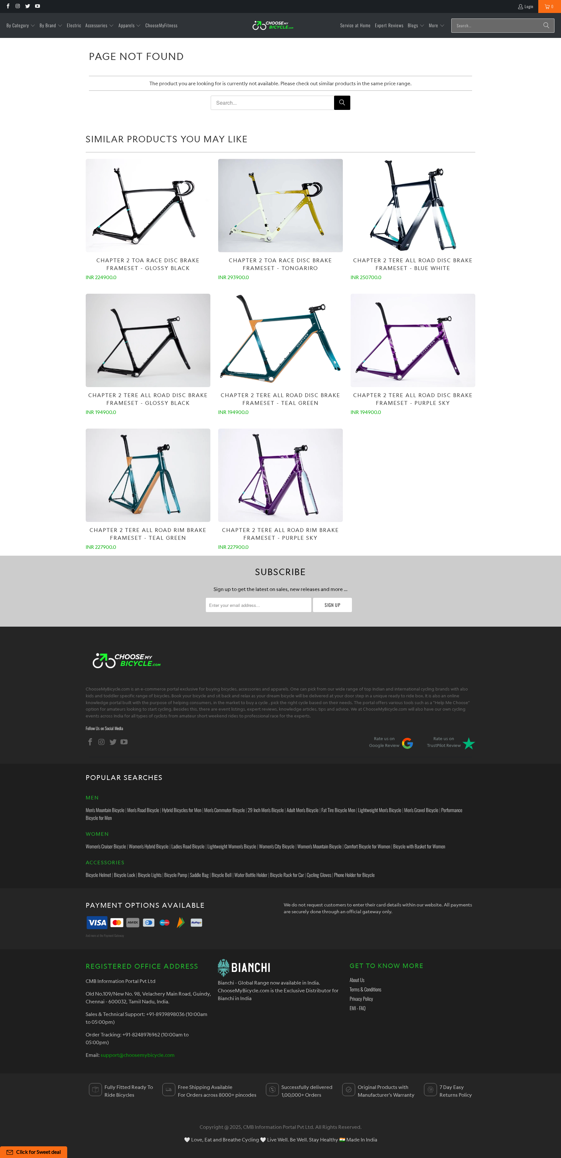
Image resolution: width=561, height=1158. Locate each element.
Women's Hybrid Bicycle (148, 846)
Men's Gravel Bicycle (421, 809)
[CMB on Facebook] (7, 6)
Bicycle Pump (175, 874)
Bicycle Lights (149, 874)
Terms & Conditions (365, 989)
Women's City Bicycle (276, 846)
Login (529, 6)
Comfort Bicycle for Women (367, 846)
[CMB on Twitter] (27, 6)
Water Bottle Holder (250, 874)
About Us (357, 979)
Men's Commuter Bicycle (224, 809)
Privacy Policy (361, 998)
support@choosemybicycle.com (138, 1055)
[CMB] (272, 25)
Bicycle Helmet (98, 874)
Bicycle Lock (124, 874)
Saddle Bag (199, 874)
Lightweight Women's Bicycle (231, 846)
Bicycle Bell (221, 874)
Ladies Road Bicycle (188, 846)
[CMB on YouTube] (37, 6)
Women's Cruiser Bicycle (106, 846)
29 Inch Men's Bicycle (266, 809)
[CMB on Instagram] (17, 6)
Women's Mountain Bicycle (319, 846)
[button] (20, 26)
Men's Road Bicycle (143, 809)
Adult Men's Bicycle (302, 809)
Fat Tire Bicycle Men (338, 809)
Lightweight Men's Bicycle (379, 809)
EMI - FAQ (358, 1007)
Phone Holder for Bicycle (354, 874)
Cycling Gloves (319, 874)
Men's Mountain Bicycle (105, 809)
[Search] (546, 25)
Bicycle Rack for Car (287, 874)
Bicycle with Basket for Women (419, 846)
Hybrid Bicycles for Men (181, 809)
